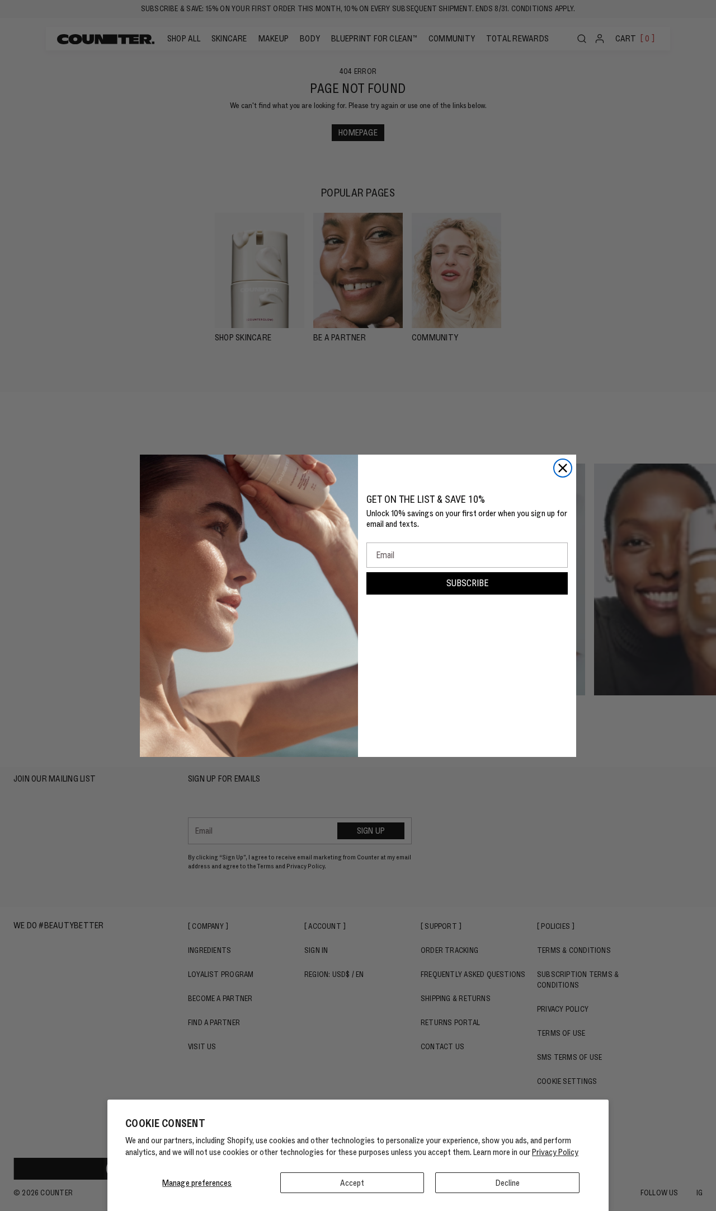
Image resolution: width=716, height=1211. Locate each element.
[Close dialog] (563, 468)
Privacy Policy (555, 1152)
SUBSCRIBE (467, 583)
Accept (352, 1182)
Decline (508, 1182)
